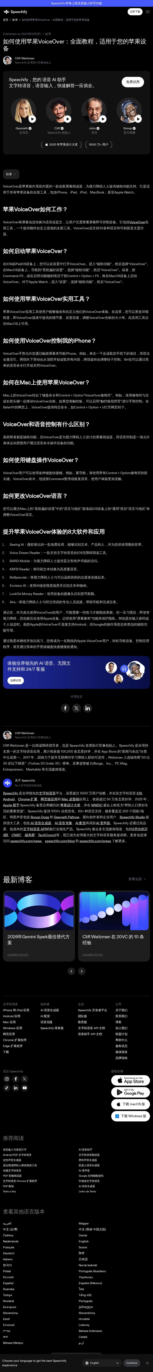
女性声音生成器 (12, 1160)
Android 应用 (11, 1016)
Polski (7, 1271)
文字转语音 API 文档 (91, 1028)
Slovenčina (10, 1313)
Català (83, 1337)
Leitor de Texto (87, 1191)
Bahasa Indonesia (90, 1331)
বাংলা (5, 1337)
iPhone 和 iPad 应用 (16, 1010)
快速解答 (66, 86)
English (84, 1241)
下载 (6, 1052)
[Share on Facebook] (65, 708)
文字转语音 (20, 86)
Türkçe (7, 1295)
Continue (132, 1363)
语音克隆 (46, 1022)
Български (9, 1307)
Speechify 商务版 (52, 1028)
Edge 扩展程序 (13, 1046)
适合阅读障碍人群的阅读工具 (20, 1165)
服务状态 (121, 1046)
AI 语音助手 (85, 1149)
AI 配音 (45, 1016)
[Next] (81, 971)
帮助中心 (121, 1040)
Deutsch (8, 1253)
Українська (86, 1277)
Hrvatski (84, 1319)
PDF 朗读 (8, 1186)
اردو (81, 1343)
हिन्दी (81, 1253)
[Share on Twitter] (76, 708)
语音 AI (49, 80)
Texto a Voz (9, 1191)
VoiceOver (137, 222)
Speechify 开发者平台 (92, 1010)
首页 (5, 19)
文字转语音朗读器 (89, 1155)
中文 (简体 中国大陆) (92, 1229)
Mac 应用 (9, 1022)
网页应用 (9, 1034)
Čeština (8, 1235)
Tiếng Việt (85, 1295)
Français (8, 1247)
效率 (15, 19)
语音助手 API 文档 (90, 1034)
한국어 (7, 1265)
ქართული (86, 1307)
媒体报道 (121, 1052)
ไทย (81, 1289)
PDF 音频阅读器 (12, 1175)
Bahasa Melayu (13, 1343)
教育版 (82, 1022)
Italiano (8, 1259)
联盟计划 (121, 1034)
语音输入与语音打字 (14, 1149)
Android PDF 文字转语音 (17, 1155)
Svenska (8, 1289)
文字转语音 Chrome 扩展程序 (20, 1181)
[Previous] (71, 971)
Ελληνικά (8, 1325)
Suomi (83, 1247)
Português (86, 1301)
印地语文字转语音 (89, 1181)
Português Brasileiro (92, 1271)
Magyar (84, 1223)
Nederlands (10, 1241)
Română (8, 1301)
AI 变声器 (84, 1170)
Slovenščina (87, 1313)
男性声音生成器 (88, 1160)
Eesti (6, 1319)
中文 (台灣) (10, 1229)
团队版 (82, 1016)
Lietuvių (84, 1325)
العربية (7, 1223)
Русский (8, 1277)
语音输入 (44, 86)
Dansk (83, 1235)
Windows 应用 (12, 1028)
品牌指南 (121, 1058)
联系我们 (121, 1016)
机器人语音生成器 (89, 1165)
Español (8, 1283)
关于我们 (121, 1010)
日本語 (83, 1259)
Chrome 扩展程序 (14, 1040)
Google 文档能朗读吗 (91, 1175)
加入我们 (121, 1028)
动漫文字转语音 (12, 1170)
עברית (6, 1331)
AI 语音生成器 (49, 1010)
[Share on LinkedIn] (87, 708)
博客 (118, 1022)
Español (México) (90, 1283)
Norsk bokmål (88, 1265)
